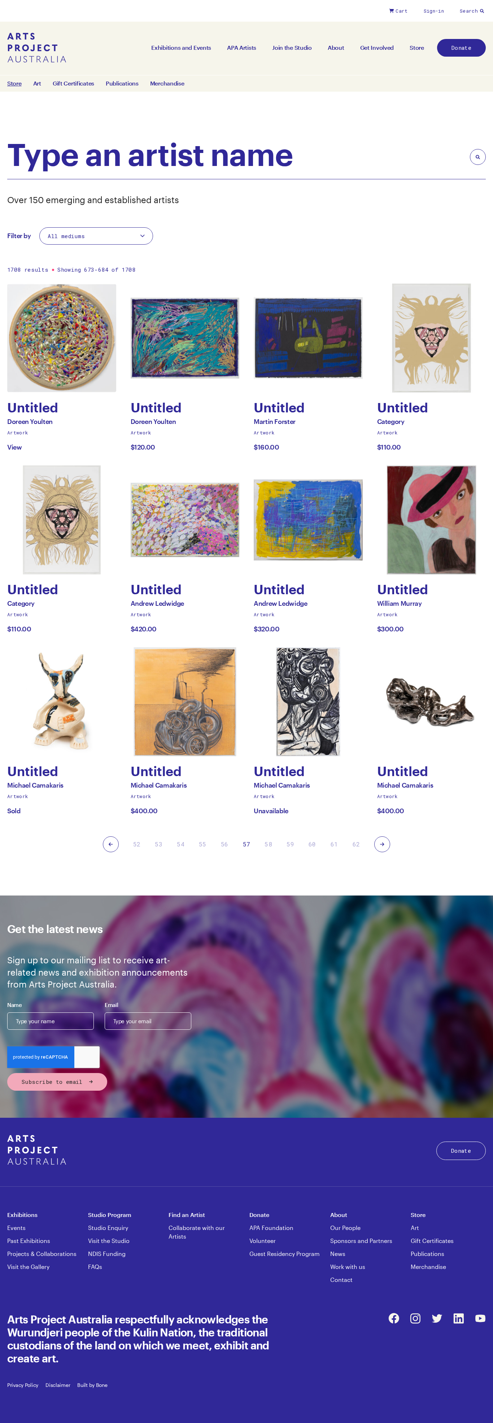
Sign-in (434, 11)
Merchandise (167, 83)
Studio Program (109, 1214)
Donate (461, 47)
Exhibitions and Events (181, 47)
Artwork (17, 432)
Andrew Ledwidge (157, 605)
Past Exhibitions (28, 1240)
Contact (341, 1279)
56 (224, 844)
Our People (345, 1227)
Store (417, 47)
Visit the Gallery (28, 1266)
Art (37, 83)
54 (180, 844)
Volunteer (262, 1240)
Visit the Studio (109, 1240)
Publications (122, 83)
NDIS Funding (107, 1253)
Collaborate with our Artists (197, 1232)
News (337, 1253)
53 (158, 844)
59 (290, 844)
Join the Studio (292, 47)
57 (246, 844)
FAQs (95, 1266)
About (336, 47)
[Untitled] (61, 338)
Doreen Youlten (30, 423)
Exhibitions (22, 1214)
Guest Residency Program (284, 1253)
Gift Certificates (73, 83)
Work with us (347, 1266)
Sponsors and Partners (361, 1240)
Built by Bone (92, 1385)
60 (312, 844)
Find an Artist (187, 1214)
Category (391, 423)
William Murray (399, 605)
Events (16, 1227)
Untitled (32, 407)
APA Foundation (271, 1227)
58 (268, 844)
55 (202, 844)
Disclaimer (57, 1385)
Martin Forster (275, 423)
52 (137, 844)
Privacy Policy (22, 1385)
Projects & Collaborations (42, 1253)
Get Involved (377, 47)
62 (356, 844)
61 (334, 844)
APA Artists (241, 47)
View (14, 447)
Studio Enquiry (108, 1227)
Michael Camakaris (35, 787)
